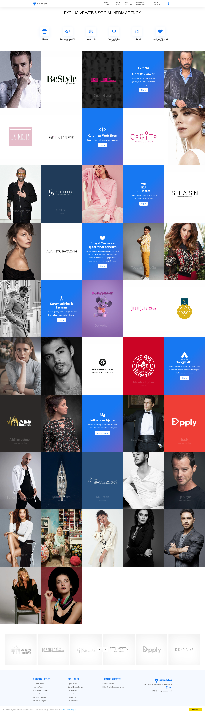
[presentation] (99, 649)
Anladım (195, 709)
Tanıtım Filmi (72, 697)
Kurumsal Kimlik (73, 701)
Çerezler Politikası (108, 684)
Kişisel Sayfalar (72, 684)
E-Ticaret (71, 694)
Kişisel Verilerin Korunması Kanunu (113, 687)
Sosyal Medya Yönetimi (75, 687)
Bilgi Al (143, 90)
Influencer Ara (102, 433)
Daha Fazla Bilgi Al (68, 709)
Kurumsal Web (72, 690)
